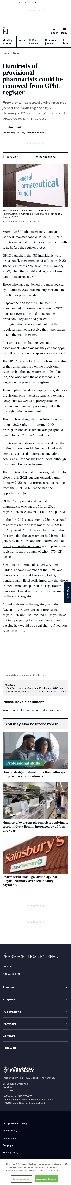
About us (8, 966)
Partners (10, 1023)
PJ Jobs (65, 42)
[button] (67, 592)
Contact (9, 1035)
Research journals (50, 42)
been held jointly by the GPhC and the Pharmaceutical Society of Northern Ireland (34, 541)
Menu (64, 32)
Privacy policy (10, 1152)
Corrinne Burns (35, 132)
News (21, 40)
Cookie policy (10, 1137)
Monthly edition (7, 42)
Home (6, 53)
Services (9, 987)
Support (9, 999)
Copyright (8, 1145)
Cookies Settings (21, 1178)
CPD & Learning (34, 42)
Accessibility (10, 1130)
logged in (27, 710)
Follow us (9, 1047)
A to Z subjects (11, 973)
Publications (12, 1011)
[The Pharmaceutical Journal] (6, 31)
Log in (54, 32)
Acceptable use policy (15, 1123)
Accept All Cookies (46, 1178)
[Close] (65, 1164)
